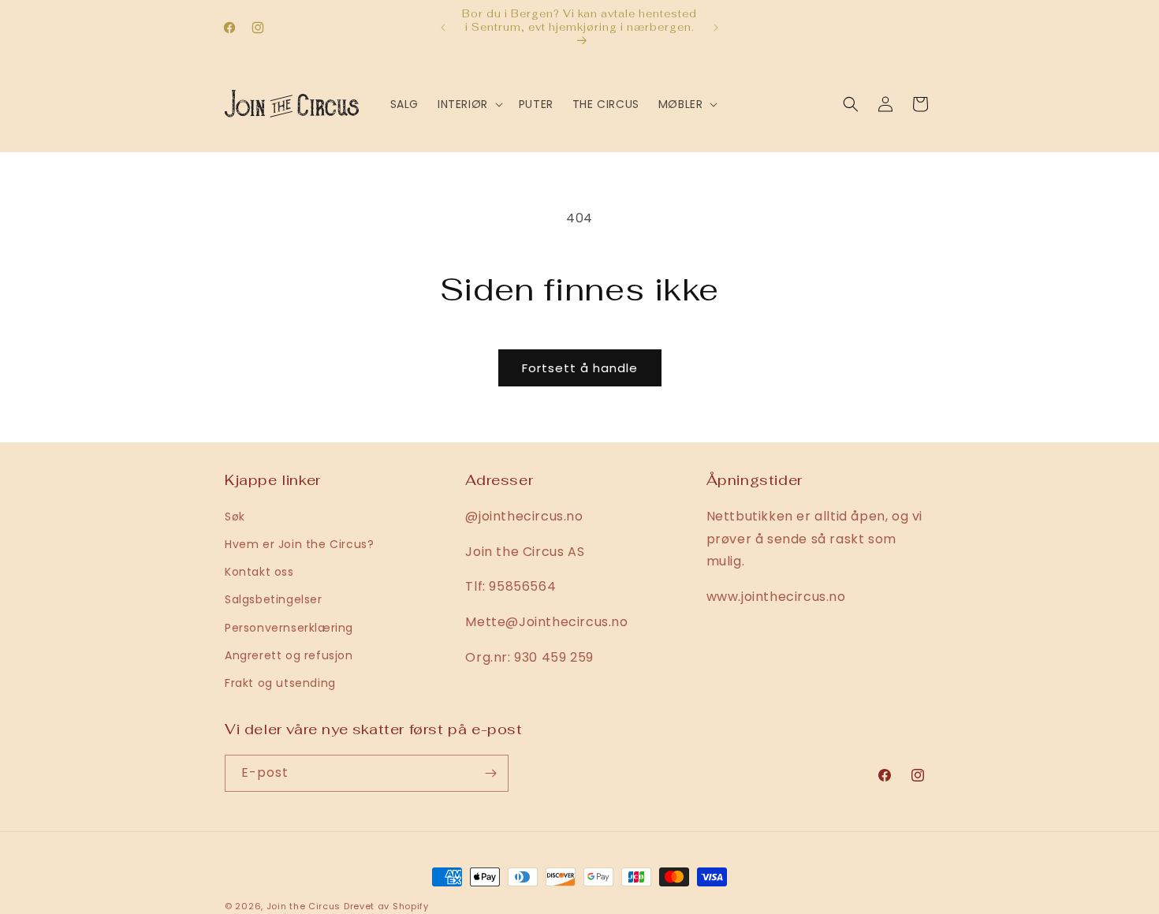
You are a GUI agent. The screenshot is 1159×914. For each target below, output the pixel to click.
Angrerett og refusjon (289, 654)
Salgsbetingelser (273, 598)
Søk (235, 516)
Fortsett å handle (580, 368)
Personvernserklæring (289, 627)
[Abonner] (490, 773)
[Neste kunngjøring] (716, 28)
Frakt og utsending (280, 682)
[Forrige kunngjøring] (443, 28)
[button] (468, 104)
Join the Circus (305, 906)
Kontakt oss (259, 571)
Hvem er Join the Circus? (299, 543)
